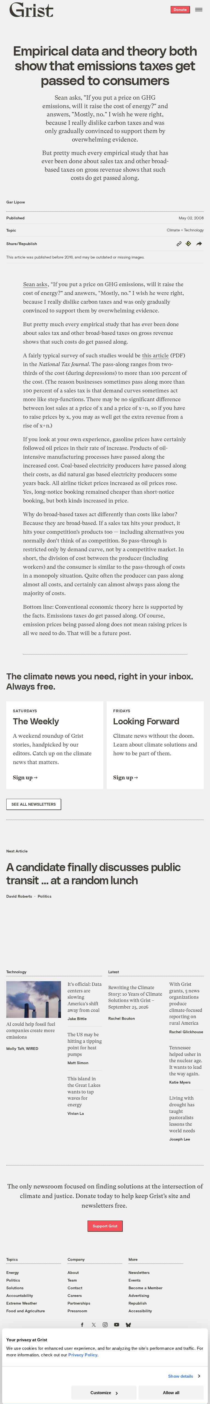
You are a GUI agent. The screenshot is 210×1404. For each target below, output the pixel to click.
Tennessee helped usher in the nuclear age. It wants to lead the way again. (185, 1060)
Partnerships (79, 1303)
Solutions (15, 1287)
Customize (101, 1392)
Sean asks (68, 97)
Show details (180, 1376)
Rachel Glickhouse (186, 1031)
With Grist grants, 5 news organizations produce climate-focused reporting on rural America (185, 1003)
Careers (75, 1295)
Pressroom (77, 1310)
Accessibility (140, 1310)
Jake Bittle (77, 1018)
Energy (12, 1272)
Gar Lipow (15, 202)
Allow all (171, 1392)
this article (155, 355)
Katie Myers (180, 1082)
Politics (44, 896)
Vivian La (76, 1113)
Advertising (139, 1295)
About (73, 1272)
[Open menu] (199, 10)
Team (72, 1280)
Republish (138, 1303)
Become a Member (145, 1287)
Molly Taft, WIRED (22, 1048)
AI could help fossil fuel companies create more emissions (30, 1030)
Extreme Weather (21, 1303)
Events (135, 1280)
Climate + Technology (185, 230)
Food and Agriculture (25, 1310)
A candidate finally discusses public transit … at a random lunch (93, 873)
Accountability (19, 1295)
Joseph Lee (179, 1139)
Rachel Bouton (121, 1018)
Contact (75, 1287)
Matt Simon (78, 1062)
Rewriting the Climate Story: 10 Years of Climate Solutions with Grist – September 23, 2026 (135, 997)
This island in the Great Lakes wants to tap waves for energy (84, 1091)
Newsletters (139, 1272)
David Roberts (19, 896)
